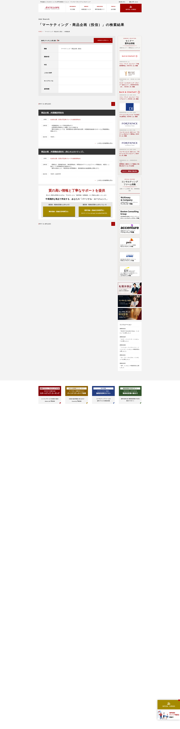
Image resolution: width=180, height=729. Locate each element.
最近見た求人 (122, 2)
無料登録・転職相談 (131, 9)
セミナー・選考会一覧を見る (129, 171)
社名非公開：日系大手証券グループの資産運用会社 (65, 119)
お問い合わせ (134, 2)
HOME (40, 31)
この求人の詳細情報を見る (104, 143)
